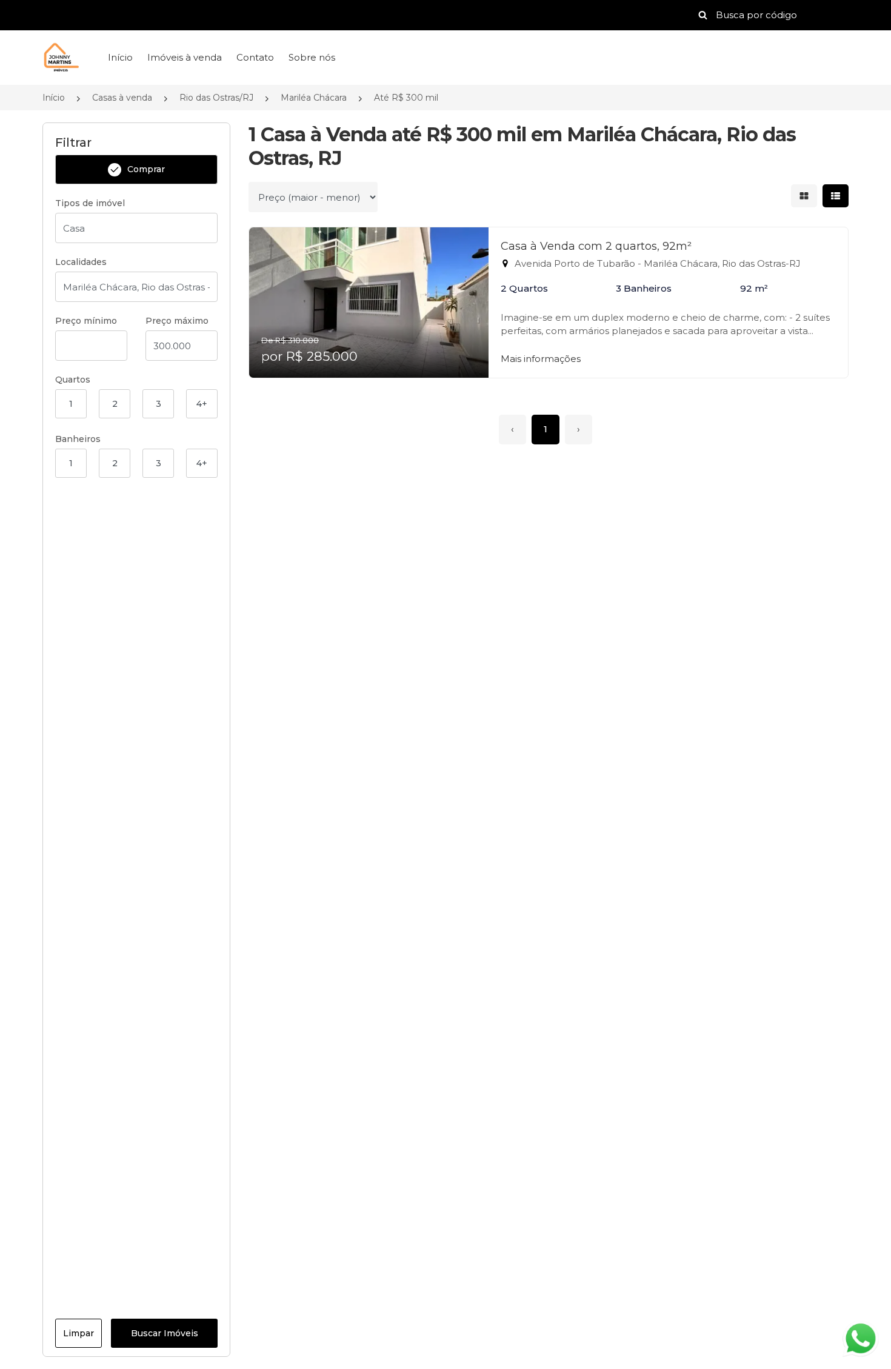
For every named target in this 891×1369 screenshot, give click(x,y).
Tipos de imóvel (90, 203)
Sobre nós (312, 57)
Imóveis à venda (184, 57)
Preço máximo (177, 320)
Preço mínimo (86, 320)
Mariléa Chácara (314, 97)
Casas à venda (122, 97)
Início (120, 57)
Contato (255, 57)
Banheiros (78, 438)
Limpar (78, 1333)
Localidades (81, 261)
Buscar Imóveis (164, 1333)
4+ (201, 403)
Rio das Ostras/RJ (216, 97)
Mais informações (541, 358)
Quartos (72, 379)
